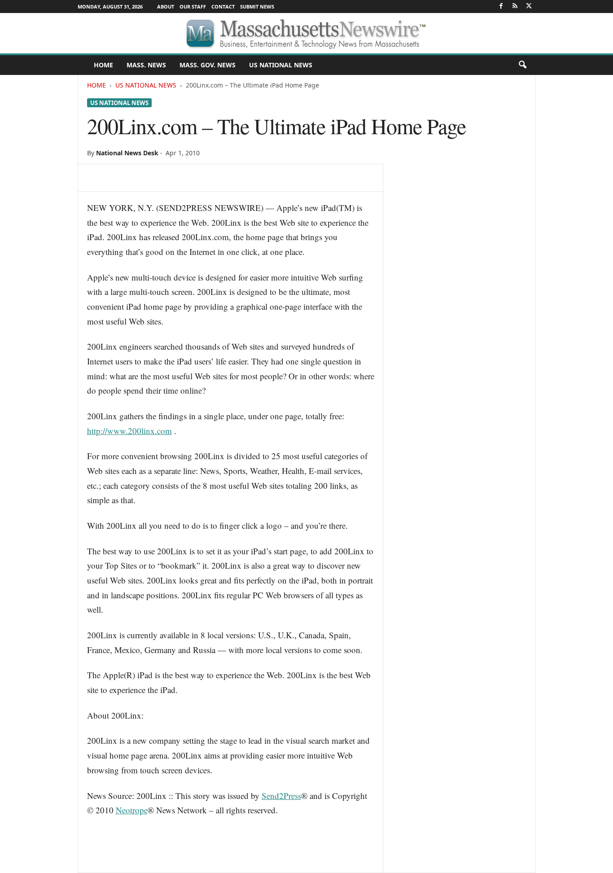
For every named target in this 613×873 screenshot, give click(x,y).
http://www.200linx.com (129, 430)
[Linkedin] (179, 178)
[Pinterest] (137, 178)
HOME (103, 65)
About (165, 6)
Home (96, 85)
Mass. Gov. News (208, 65)
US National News (280, 65)
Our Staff (193, 6)
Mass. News (146, 65)
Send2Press (281, 795)
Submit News (257, 6)
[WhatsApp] (158, 178)
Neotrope (132, 810)
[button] (522, 65)
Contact (223, 6)
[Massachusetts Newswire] (306, 33)
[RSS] (515, 6)
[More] (220, 178)
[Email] (199, 178)
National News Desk (127, 153)
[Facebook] (501, 6)
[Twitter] (529, 6)
